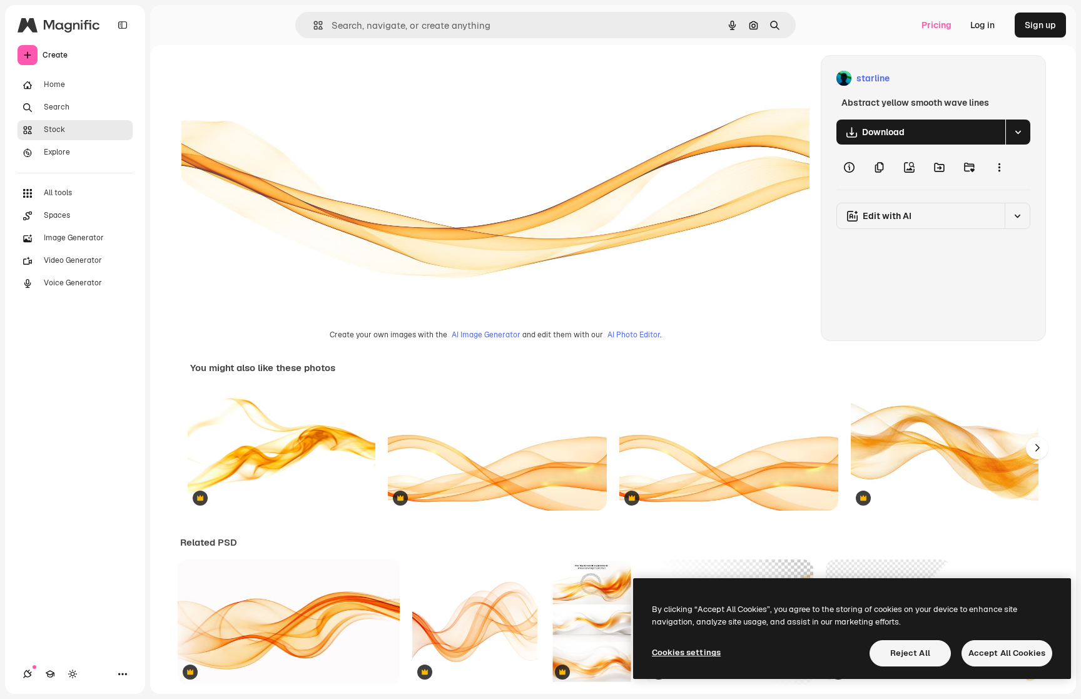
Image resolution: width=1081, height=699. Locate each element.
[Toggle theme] (73, 674)
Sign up (1040, 25)
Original (260, 78)
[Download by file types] (1017, 132)
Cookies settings (686, 652)
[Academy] (50, 674)
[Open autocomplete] (313, 25)
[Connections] (28, 674)
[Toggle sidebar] (123, 25)
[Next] (1037, 448)
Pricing (936, 25)
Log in (982, 25)
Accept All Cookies (1006, 653)
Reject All (910, 653)
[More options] (999, 167)
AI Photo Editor (633, 335)
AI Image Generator (486, 335)
